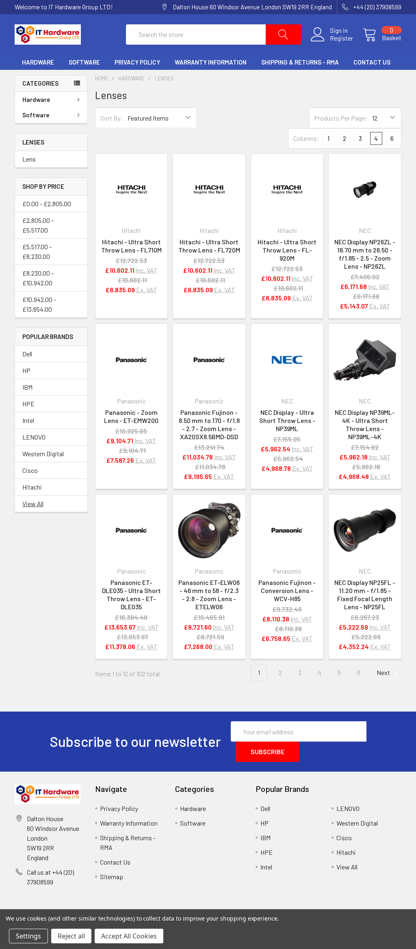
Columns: (306, 138)
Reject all (71, 936)
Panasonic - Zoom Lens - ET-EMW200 (131, 416)
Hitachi (32, 487)
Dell (27, 354)
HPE (28, 404)
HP (26, 370)
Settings (28, 936)
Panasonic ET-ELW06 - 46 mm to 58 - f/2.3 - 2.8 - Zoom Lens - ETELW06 (209, 594)
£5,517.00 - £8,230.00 (37, 251)
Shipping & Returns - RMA (300, 62)
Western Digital (43, 453)
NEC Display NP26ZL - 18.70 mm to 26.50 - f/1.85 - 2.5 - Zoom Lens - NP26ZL (364, 254)
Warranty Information (211, 62)
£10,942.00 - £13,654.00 (39, 304)
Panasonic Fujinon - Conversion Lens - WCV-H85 (287, 590)
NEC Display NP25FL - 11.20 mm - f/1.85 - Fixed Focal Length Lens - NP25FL (364, 594)
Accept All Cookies (129, 936)
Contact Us (371, 62)
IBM (27, 387)
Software (84, 62)
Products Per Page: (340, 118)
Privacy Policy (137, 62)
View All (32, 503)
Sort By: (111, 118)
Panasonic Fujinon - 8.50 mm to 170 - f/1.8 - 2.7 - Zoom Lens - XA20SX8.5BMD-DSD (209, 424)
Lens (29, 159)
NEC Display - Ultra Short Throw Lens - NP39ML (287, 420)
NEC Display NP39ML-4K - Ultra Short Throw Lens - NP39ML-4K (365, 424)
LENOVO (34, 437)
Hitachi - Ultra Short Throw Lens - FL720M (209, 246)
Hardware (38, 62)
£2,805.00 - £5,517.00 (38, 225)
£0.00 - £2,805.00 (46, 203)
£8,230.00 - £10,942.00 (38, 278)
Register (341, 38)
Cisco (30, 470)
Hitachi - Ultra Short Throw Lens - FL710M (131, 246)
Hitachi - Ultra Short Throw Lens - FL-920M (287, 250)
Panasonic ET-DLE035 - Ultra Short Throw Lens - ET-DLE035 (131, 594)
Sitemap (111, 876)
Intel (28, 420)
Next (384, 672)
